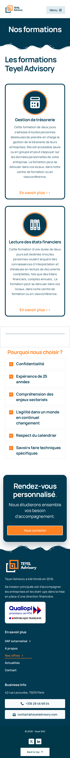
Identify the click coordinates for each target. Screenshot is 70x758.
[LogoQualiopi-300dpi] (25, 603)
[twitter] (31, 741)
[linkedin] (38, 741)
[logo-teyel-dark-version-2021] (14, 7)
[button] (35, 364)
